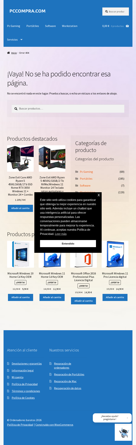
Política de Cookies (23, 397)
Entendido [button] (68, 243)
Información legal (23, 370)
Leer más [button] (61, 233)
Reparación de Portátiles (69, 374)
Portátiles (32, 26)
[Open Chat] (123, 432)
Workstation (69, 26)
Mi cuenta (17, 377)
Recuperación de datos (67, 388)
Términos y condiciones (26, 391)
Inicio (14, 52)
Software (50, 26)
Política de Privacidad (25, 384)
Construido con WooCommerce (54, 424)
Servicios (12, 39)
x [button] (99, 194)
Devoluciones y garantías (27, 363)
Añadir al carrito (20, 208)
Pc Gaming (13, 26)
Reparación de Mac (65, 381)
